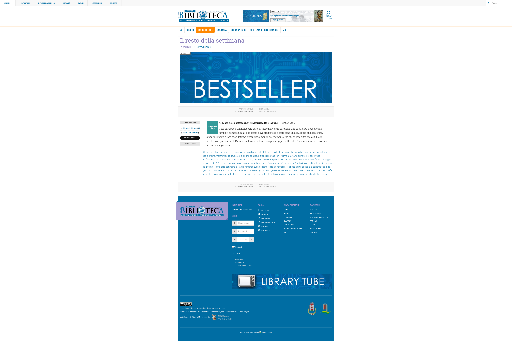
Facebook (265, 210)
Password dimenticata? (243, 265)
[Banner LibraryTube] (282, 281)
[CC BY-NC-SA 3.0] (186, 304)
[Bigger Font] (198, 128)
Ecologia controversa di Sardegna (284, 16)
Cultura (222, 30)
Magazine (7, 3)
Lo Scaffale (205, 30)
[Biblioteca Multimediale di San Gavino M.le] (203, 16)
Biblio (190, 30)
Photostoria (25, 3)
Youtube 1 (265, 226)
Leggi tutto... (278, 20)
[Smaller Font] (181, 128)
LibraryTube (238, 30)
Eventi (80, 3)
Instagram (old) (268, 222)
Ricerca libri (97, 3)
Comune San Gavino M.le (242, 210)
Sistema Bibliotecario (264, 30)
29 (328, 13)
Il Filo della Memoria (46, 3)
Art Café (66, 3)
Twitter (264, 214)
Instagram (265, 218)
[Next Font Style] (198, 132)
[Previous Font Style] (181, 132)
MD (284, 30)
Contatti (113, 3)
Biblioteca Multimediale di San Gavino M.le (204, 308)
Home (181, 30)
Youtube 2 (265, 230)
